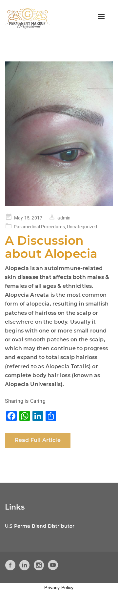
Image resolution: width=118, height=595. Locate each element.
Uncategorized (82, 226)
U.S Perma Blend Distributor (39, 526)
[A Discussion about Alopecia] (59, 133)
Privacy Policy (58, 587)
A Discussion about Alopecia (51, 247)
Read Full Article (38, 440)
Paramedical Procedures (39, 226)
